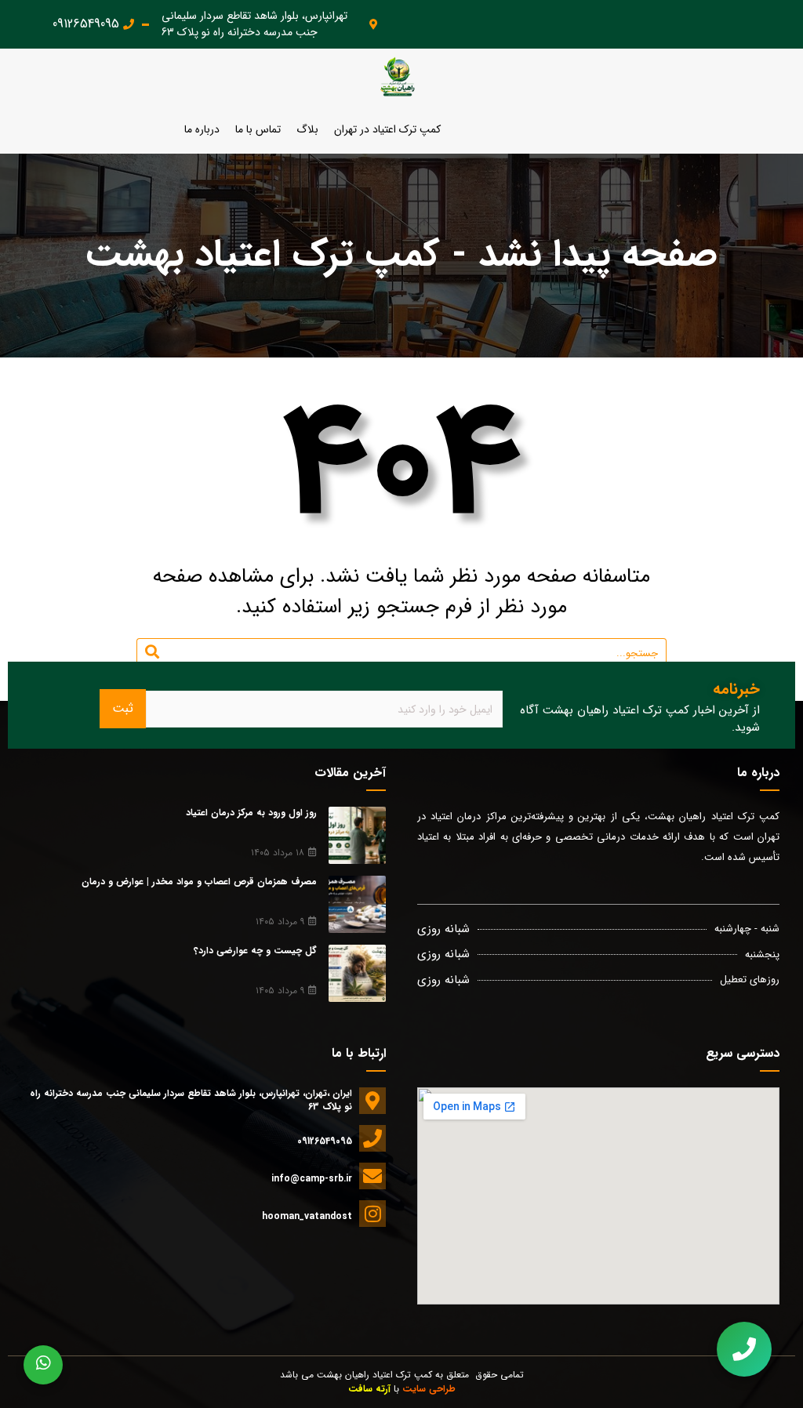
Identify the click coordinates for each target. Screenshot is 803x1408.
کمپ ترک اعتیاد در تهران (387, 129)
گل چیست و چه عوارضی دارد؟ (255, 950)
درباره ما (202, 129)
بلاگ (307, 129)
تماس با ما (258, 129)
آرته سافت (369, 1388)
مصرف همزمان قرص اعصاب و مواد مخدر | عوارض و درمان (199, 881)
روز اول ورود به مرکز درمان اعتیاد (251, 812)
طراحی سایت (429, 1388)
